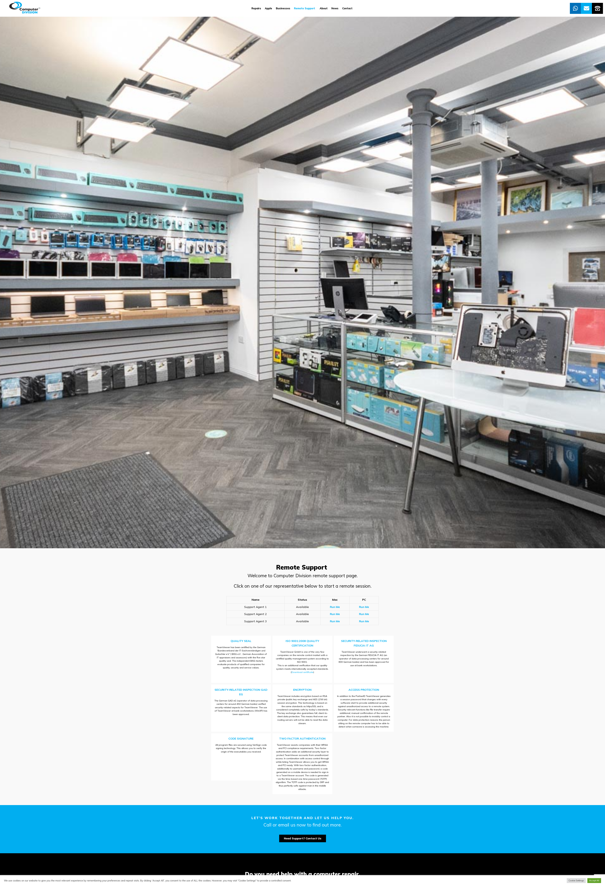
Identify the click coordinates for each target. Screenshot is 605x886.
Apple (268, 8)
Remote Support (305, 8)
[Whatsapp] (575, 8)
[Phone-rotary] (597, 8)
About (324, 8)
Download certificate (302, 672)
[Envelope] (586, 8)
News (334, 8)
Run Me (335, 607)
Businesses (283, 8)
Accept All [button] (594, 880)
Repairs (256, 8)
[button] (302, 838)
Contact (347, 8)
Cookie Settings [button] (576, 880)
